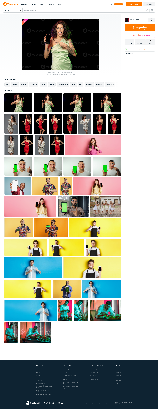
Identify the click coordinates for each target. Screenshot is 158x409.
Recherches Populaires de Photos (71, 383)
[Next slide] (118, 84)
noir (80, 84)
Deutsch (118, 378)
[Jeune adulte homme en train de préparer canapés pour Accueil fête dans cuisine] (11, 332)
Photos (33, 4)
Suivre (151, 21)
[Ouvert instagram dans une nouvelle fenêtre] (47, 403)
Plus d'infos (129, 53)
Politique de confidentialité (104, 404)
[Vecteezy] (10, 4)
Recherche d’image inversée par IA (44, 386)
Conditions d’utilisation (89, 404)
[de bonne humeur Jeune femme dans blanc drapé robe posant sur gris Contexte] (11, 145)
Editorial (51, 4)
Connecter (149, 4)
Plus (59, 4)
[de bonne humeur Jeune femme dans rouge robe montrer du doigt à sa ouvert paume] (55, 124)
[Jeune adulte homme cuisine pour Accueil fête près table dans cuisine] (81, 310)
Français (118, 381)
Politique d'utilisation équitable (122, 404)
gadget (43, 84)
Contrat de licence (68, 370)
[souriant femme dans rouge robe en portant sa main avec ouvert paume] (40, 124)
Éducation (39, 381)
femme (15, 84)
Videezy (38, 375)
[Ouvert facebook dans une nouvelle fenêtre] (44, 403)
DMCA (65, 373)
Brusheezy (39, 370)
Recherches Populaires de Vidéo (71, 387)
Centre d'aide (94, 370)
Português (119, 375)
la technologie (63, 84)
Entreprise (39, 378)
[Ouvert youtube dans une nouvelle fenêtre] (62, 403)
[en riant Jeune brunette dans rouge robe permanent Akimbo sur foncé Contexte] (26, 145)
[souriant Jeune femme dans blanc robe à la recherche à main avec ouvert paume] (84, 124)
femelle (23, 84)
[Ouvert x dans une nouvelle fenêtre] (59, 403)
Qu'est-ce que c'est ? (144, 49)
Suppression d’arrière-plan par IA (44, 391)
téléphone (33, 84)
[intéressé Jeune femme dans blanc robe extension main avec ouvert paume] (11, 124)
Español (118, 373)
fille (7, 84)
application (110, 84)
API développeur (41, 383)
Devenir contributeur (94, 378)
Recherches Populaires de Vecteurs (71, 378)
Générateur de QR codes (43, 394)
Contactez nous (95, 373)
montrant (99, 84)
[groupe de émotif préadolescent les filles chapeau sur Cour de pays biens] (105, 206)
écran (73, 84)
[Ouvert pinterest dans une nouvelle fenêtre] (53, 403)
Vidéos (42, 4)
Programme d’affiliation (70, 375)
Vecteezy (38, 373)
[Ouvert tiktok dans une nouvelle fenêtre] (56, 403)
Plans (112, 4)
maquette (89, 84)
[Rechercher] (147, 10)
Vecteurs (24, 4)
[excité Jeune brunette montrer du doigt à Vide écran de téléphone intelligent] (48, 102)
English (118, 370)
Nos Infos (93, 375)
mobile (52, 84)
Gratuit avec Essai (140, 28)
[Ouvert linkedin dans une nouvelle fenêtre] (50, 403)
